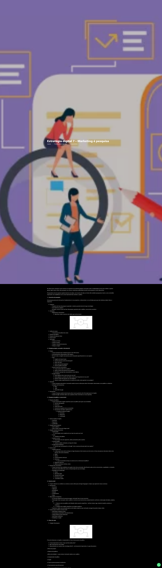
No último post (50, 288)
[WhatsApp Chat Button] (159, 565)
